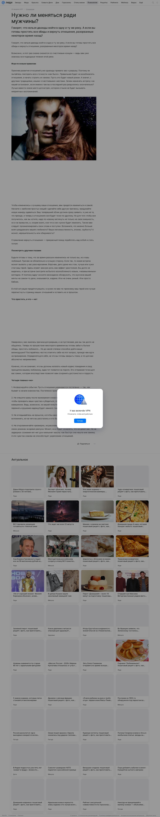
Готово (80, 421)
